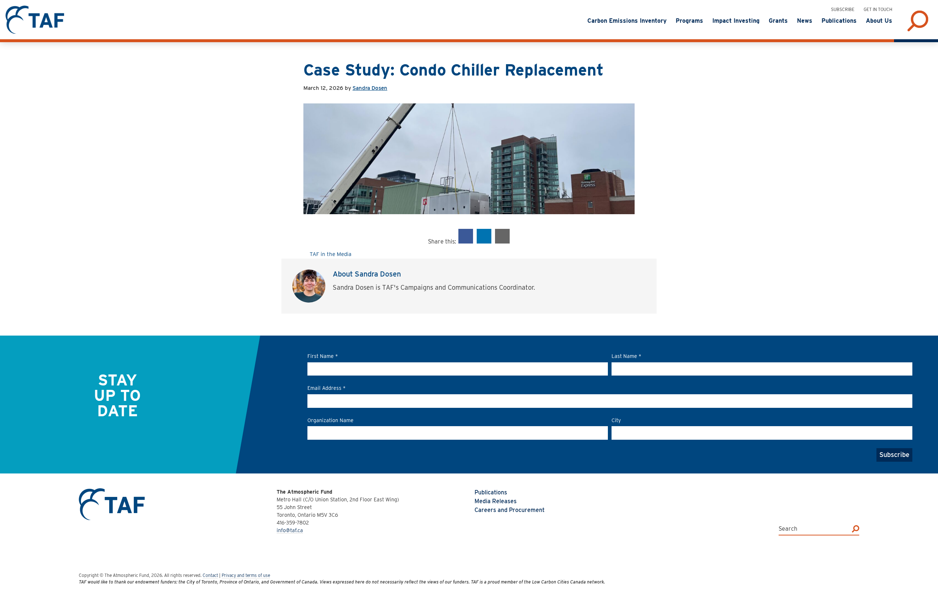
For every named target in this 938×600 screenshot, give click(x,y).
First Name (322, 356)
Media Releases (495, 501)
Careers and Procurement (509, 509)
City (616, 420)
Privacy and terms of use (246, 575)
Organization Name (330, 420)
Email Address (326, 388)
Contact (210, 575)
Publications (490, 492)
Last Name (626, 356)
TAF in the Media (330, 254)
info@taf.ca (290, 530)
